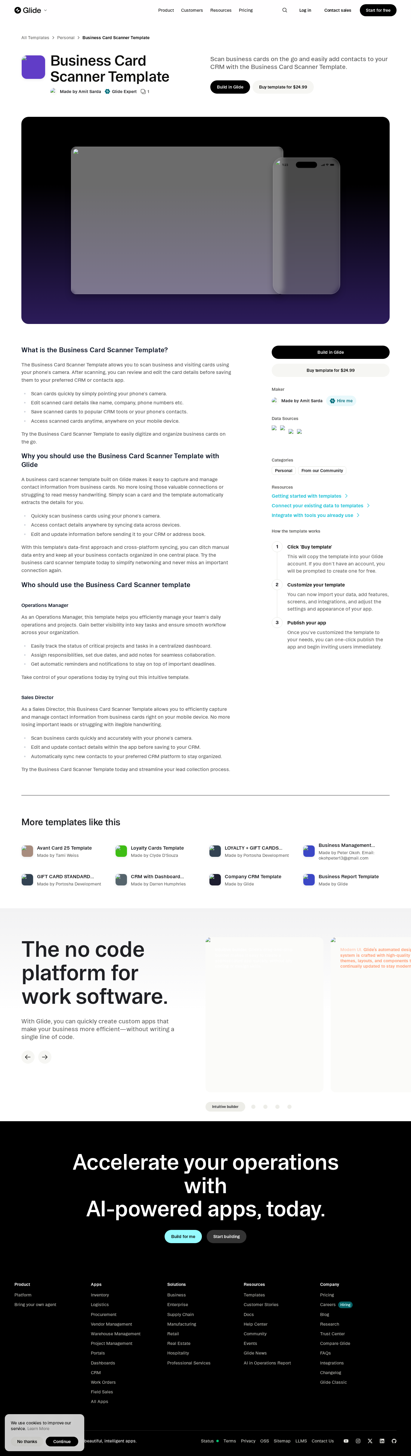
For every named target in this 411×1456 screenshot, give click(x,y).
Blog (324, 1314)
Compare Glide (335, 1343)
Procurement (103, 1314)
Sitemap (282, 1441)
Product (166, 10)
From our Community (322, 470)
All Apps (99, 1401)
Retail (173, 1333)
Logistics (100, 1304)
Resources (221, 10)
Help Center (255, 1324)
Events (250, 1343)
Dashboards (103, 1363)
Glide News (255, 1353)
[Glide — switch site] (31, 10)
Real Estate (178, 1343)
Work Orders (103, 1382)
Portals (98, 1353)
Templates (254, 1295)
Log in (305, 10)
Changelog (330, 1372)
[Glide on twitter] (370, 1441)
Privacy (248, 1441)
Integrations (332, 1363)
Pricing (246, 10)
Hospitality (178, 1353)
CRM (96, 1372)
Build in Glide (230, 87)
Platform (23, 1295)
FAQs (325, 1353)
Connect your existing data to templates (317, 505)
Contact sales (337, 10)
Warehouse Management (116, 1333)
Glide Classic (333, 1382)
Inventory (100, 1295)
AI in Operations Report (267, 1363)
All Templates (35, 37)
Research (329, 1324)
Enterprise (177, 1304)
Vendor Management (111, 1324)
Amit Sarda (90, 91)
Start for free (378, 10)
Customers (192, 10)
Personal (66, 37)
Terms (230, 1441)
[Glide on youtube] (346, 1441)
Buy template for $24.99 (283, 87)
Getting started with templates (306, 496)
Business (176, 1295)
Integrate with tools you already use (312, 515)
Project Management (111, 1343)
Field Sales (102, 1391)
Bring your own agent (35, 1304)
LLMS (301, 1441)
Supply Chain (180, 1314)
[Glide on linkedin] (382, 1441)
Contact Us (323, 1441)
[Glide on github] (394, 1441)
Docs (249, 1314)
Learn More (38, 1428)
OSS (264, 1441)
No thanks (27, 1441)
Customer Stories (261, 1304)
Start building (226, 1236)
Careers (328, 1304)
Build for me (183, 1236)
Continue (62, 1441)
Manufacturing (181, 1324)
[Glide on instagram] (358, 1441)
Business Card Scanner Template (116, 37)
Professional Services (189, 1363)
